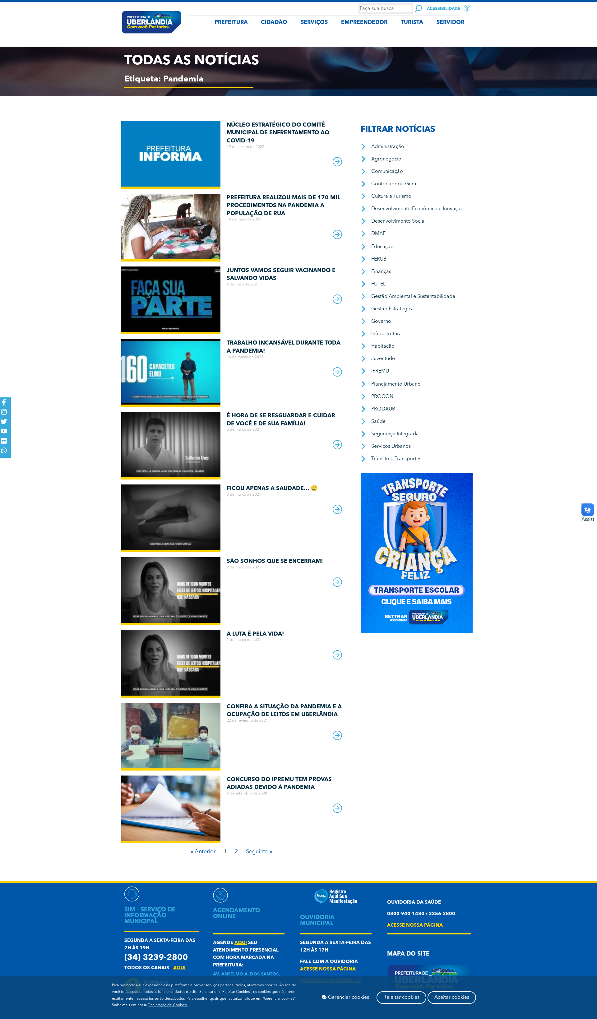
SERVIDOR (450, 22)
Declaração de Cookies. (167, 1005)
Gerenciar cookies (348, 997)
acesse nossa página (328, 969)
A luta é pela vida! (255, 634)
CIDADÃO (274, 22)
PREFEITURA (231, 22)
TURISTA (412, 22)
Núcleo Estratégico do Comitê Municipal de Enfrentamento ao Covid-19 (278, 133)
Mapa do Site (408, 954)
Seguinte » (259, 852)
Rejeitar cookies (401, 997)
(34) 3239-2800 (156, 958)
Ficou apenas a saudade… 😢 (272, 488)
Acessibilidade (443, 9)
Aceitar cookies (451, 997)
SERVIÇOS (314, 22)
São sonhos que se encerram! (275, 561)
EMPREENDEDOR (364, 22)
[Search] (418, 8)
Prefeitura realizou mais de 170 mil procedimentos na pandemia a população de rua (283, 205)
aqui (179, 968)
